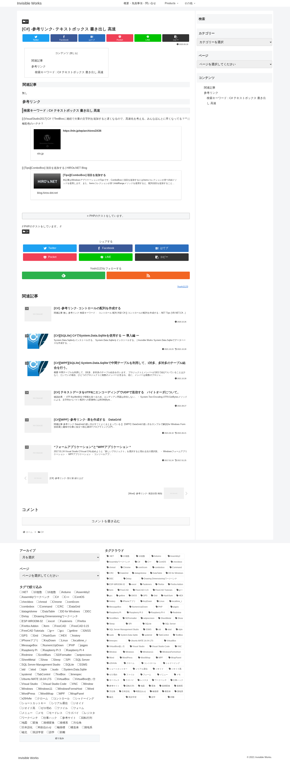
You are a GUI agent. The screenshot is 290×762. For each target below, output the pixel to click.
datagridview (29, 611)
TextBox (60, 674)
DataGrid (74, 606)
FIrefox (82, 621)
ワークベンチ (30, 717)
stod (33, 669)
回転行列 (86, 717)
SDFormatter (63, 654)
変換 (35, 722)
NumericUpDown (53, 645)
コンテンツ (62, 53)
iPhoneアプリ (30, 640)
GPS (25, 635)
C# (26, 21)
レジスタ (89, 713)
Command (46, 606)
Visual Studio (30, 683)
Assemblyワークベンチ (36, 597)
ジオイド (78, 703)
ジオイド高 (28, 708)
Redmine (27, 654)
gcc (62, 630)
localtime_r (79, 640)
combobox (28, 606)
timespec (76, 674)
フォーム (78, 708)
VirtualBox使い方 (85, 679)
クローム (42, 698)
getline (73, 630)
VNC (75, 683)
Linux (64, 640)
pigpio (84, 645)
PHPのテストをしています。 (107, 215)
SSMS (83, 664)
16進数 (51, 592)
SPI (68, 659)
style (44, 669)
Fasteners (66, 621)
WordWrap (47, 693)
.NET (25, 592)
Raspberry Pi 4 (75, 650)
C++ (66, 597)
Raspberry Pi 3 (52, 650)
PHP (72, 645)
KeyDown (50, 640)
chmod (43, 601)
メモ (40, 713)
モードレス (55, 713)
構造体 (75, 727)
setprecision (84, 654)
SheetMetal (28, 659)
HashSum (50, 635)
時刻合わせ (45, 727)
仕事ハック (50, 717)
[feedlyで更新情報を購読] (63, 275)
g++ (52, 630)
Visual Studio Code (54, 683)
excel (51, 621)
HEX (64, 635)
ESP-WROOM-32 (32, 621)
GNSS (87, 630)
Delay (25, 616)
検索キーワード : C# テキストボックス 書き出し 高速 (69, 72)
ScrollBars (44, 654)
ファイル (62, 708)
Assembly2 (83, 592)
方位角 (78, 722)
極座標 (61, 727)
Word (91, 688)
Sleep (56, 659)
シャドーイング (84, 698)
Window (88, 683)
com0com (73, 601)
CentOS (79, 597)
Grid (35, 635)
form (46, 626)
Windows (27, 688)
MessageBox (29, 645)
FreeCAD (60, 626)
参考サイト (69, 717)
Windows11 (45, 688)
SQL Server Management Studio (41, 664)
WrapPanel (77, 693)
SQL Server (83, 659)
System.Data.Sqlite (75, 669)
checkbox (27, 601)
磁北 (24, 732)
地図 (24, 722)
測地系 (88, 727)
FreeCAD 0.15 (80, 626)
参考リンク (38, 66)
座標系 (64, 722)
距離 (62, 732)
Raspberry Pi (29, 650)
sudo (55, 669)
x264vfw (27, 698)
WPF (62, 693)
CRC (61, 606)
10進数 (38, 592)
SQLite (70, 664)
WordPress (28, 693)
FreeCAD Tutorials (33, 630)
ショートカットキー (34, 703)
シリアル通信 (60, 703)
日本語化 (27, 727)
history (76, 635)
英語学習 (38, 732)
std (23, 669)
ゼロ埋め (46, 708)
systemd (27, 674)
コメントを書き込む (105, 521)
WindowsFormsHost (70, 688)
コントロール (62, 698)
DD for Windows (70, 611)
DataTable (49, 611)
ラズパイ (73, 713)
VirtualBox (63, 679)
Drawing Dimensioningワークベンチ (56, 616)
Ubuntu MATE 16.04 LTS (37, 679)
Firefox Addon (30, 626)
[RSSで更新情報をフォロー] (148, 275)
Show (44, 659)
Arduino (66, 592)
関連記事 (37, 60)
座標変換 (49, 722)
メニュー (27, 713)
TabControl (43, 674)
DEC (88, 611)
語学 (51, 732)
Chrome (57, 601)
